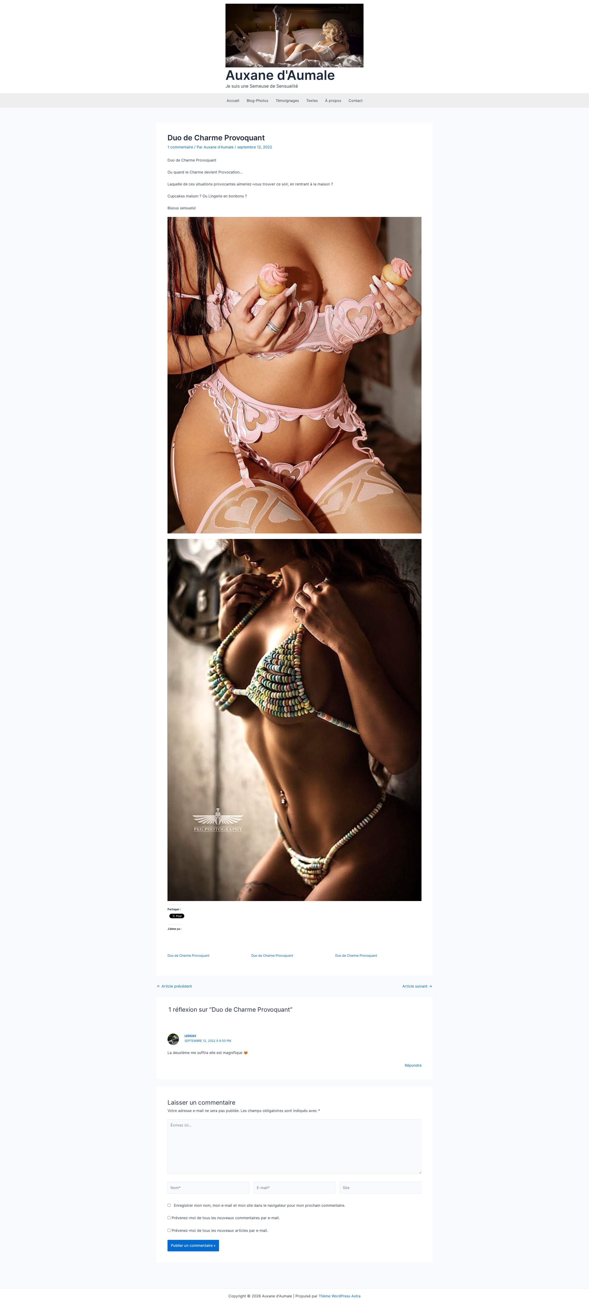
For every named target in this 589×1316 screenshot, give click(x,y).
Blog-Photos (257, 100)
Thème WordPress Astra (340, 1296)
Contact (356, 100)
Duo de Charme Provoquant (188, 955)
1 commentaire (180, 147)
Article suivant (417, 986)
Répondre (413, 1065)
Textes (312, 100)
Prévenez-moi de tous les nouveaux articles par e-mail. (220, 1230)
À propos (333, 100)
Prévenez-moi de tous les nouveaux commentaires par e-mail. (226, 1217)
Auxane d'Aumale (280, 75)
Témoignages (287, 100)
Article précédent (174, 986)
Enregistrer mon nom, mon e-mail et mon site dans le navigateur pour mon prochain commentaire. (259, 1205)
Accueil (233, 100)
